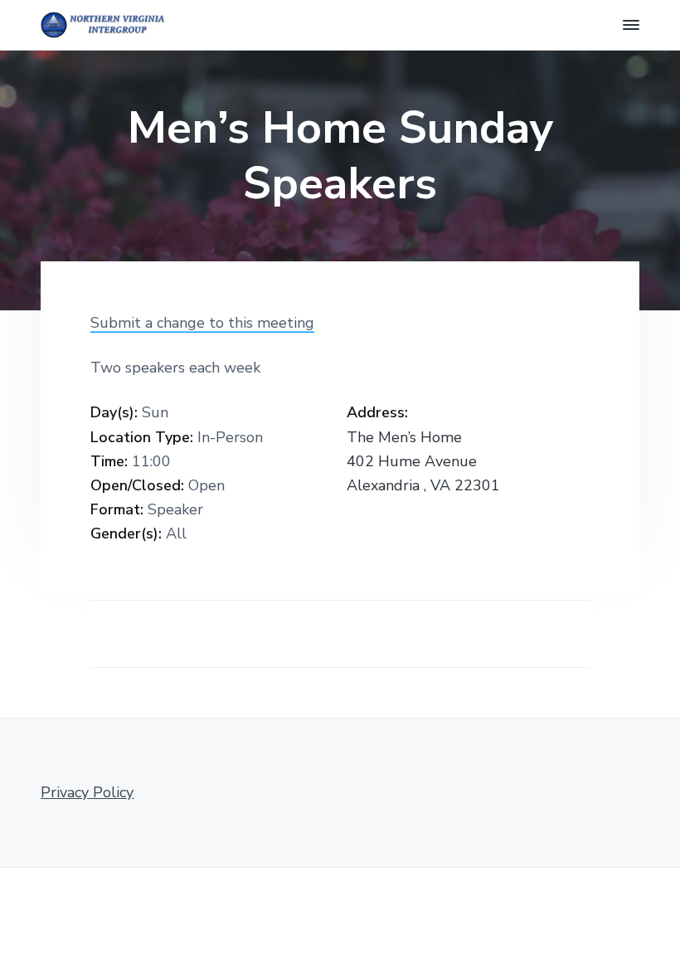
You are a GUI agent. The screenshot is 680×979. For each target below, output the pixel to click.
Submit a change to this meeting (202, 323)
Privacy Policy (87, 792)
